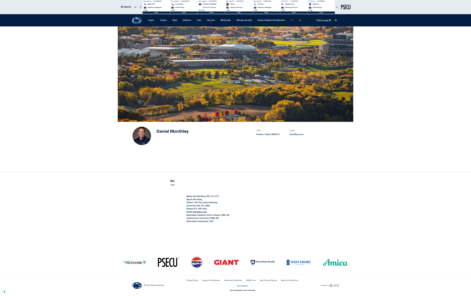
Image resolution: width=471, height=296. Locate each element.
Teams (151, 20)
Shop (174, 20)
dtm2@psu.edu (296, 134)
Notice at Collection (289, 280)
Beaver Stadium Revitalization (271, 20)
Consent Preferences (211, 280)
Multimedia (226, 20)
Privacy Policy (192, 280)
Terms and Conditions (233, 280)
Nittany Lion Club (244, 20)
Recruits (211, 20)
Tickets (163, 20)
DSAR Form (251, 280)
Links (156, 12)
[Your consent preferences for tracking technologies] (4, 291)
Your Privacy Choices (268, 280)
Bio (172, 181)
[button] (141, 7)
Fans (199, 20)
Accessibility (242, 286)
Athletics (187, 20)
